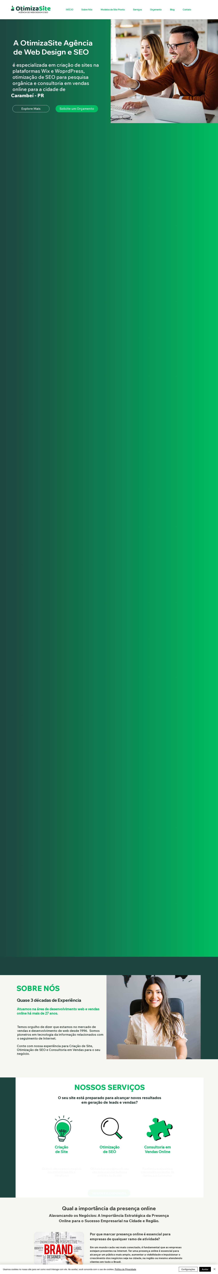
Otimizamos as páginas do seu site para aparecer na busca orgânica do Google (109, 1163)
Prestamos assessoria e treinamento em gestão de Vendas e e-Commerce (157, 1163)
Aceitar (205, 1269)
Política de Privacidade (125, 1269)
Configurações (188, 1269)
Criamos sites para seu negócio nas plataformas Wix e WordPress (61, 1163)
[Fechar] (214, 1269)
